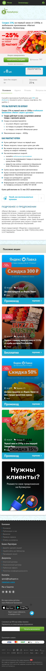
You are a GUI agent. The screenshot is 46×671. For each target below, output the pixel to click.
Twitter (10, 591)
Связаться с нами (8, 582)
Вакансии (6, 534)
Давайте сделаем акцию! (12, 548)
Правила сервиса (9, 537)
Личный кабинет (43, 2)
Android (5, 100)
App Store (8, 608)
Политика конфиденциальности (15, 571)
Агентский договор (10, 562)
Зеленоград (23, 2)
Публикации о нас (10, 531)
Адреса (17, 90)
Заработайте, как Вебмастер (14, 551)
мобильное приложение (22, 156)
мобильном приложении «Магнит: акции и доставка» (22, 111)
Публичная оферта (10, 568)
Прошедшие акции (10, 554)
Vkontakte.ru (6, 591)
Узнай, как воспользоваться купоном (21, 198)
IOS (33, 98)
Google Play (22, 608)
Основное (6, 90)
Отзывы (27, 90)
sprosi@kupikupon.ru (10, 579)
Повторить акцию (16, 59)
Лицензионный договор (12, 565)
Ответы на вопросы (10, 540)
